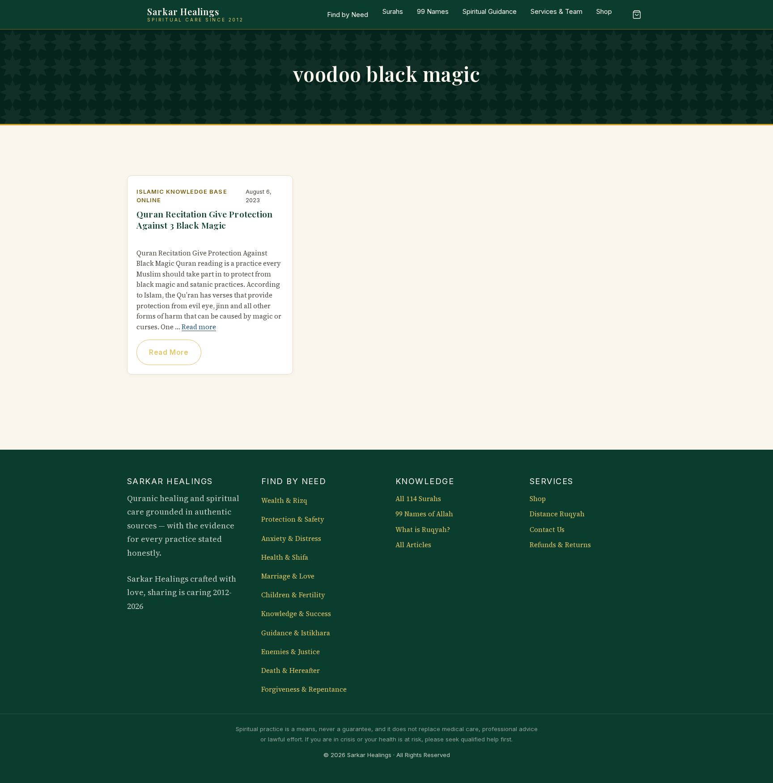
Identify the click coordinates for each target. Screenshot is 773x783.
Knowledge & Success (296, 613)
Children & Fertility (293, 595)
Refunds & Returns (560, 544)
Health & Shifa (284, 557)
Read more (199, 327)
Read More (168, 352)
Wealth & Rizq (284, 500)
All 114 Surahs (418, 498)
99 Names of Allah (424, 514)
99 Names (433, 12)
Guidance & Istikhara (295, 633)
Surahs (392, 12)
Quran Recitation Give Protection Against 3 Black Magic (204, 219)
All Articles (413, 544)
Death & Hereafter (290, 670)
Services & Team (556, 12)
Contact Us (547, 529)
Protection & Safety (292, 519)
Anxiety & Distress (291, 538)
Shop (604, 12)
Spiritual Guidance (490, 12)
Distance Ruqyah (557, 514)
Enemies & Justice (290, 651)
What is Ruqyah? (422, 529)
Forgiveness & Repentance (304, 689)
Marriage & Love (287, 576)
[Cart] (636, 14)
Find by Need (347, 15)
